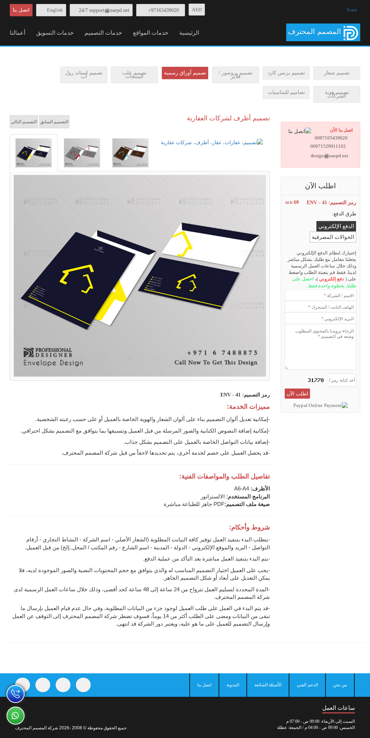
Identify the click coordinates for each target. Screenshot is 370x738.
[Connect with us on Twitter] (42, 685)
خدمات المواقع (150, 33)
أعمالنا (17, 33)
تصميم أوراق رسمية (185, 73)
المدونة (233, 684)
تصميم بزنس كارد (286, 73)
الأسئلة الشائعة (267, 684)
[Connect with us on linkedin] (83, 685)
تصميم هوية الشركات (337, 94)
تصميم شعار (337, 73)
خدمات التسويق (55, 33)
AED (197, 9)
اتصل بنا (21, 10)
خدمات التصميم (103, 33)
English (55, 10)
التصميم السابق (54, 121)
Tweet (352, 10)
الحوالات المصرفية (333, 237)
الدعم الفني (307, 684)
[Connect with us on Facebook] (22, 685)
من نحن (340, 684)
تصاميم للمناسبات (286, 92)
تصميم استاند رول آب (84, 74)
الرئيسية (189, 33)
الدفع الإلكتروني (336, 226)
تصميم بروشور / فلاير (236, 74)
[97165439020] (16, 694)
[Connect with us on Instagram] (63, 685)
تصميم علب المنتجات (134, 74)
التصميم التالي (24, 121)
